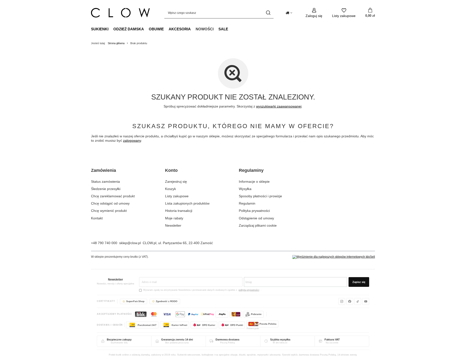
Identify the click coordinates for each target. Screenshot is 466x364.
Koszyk (170, 189)
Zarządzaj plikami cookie (258, 225)
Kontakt (97, 218)
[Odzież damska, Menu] (146, 29)
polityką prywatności (249, 290)
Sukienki (99, 29)
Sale (223, 29)
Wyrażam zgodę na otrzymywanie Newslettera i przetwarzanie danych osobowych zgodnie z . (202, 290)
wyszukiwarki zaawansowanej (278, 106)
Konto (171, 170)
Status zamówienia (105, 181)
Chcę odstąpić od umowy (110, 203)
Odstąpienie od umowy (256, 218)
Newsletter (173, 225)
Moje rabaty (174, 218)
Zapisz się (358, 282)
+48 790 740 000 (104, 243)
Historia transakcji (178, 211)
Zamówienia (103, 170)
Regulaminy (251, 170)
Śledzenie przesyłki (105, 189)
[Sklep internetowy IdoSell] (333, 257)
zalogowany (132, 140)
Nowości (205, 29)
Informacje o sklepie (254, 181)
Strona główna (116, 43)
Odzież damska (128, 29)
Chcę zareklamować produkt (113, 196)
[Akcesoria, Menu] (193, 29)
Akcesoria (180, 29)
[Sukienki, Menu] (111, 29)
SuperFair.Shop (135, 301)
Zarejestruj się (176, 181)
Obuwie (156, 29)
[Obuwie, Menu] (166, 29)
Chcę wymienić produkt (109, 211)
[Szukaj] (268, 12)
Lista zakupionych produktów (187, 203)
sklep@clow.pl (130, 243)
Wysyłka (245, 189)
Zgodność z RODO (166, 301)
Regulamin (247, 203)
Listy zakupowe (177, 196)
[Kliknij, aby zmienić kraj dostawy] (289, 13)
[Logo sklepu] (120, 12)
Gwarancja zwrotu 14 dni (177, 339)
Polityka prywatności (254, 211)
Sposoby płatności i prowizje (260, 196)
